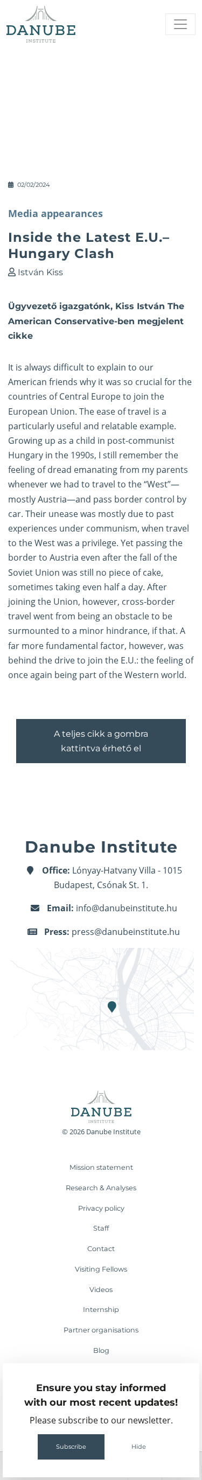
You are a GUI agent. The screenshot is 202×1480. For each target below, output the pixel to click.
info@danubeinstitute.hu (126, 908)
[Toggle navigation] (180, 24)
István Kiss (40, 272)
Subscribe (71, 1446)
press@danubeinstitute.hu (126, 932)
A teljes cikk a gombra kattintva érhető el (101, 741)
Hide (138, 1446)
